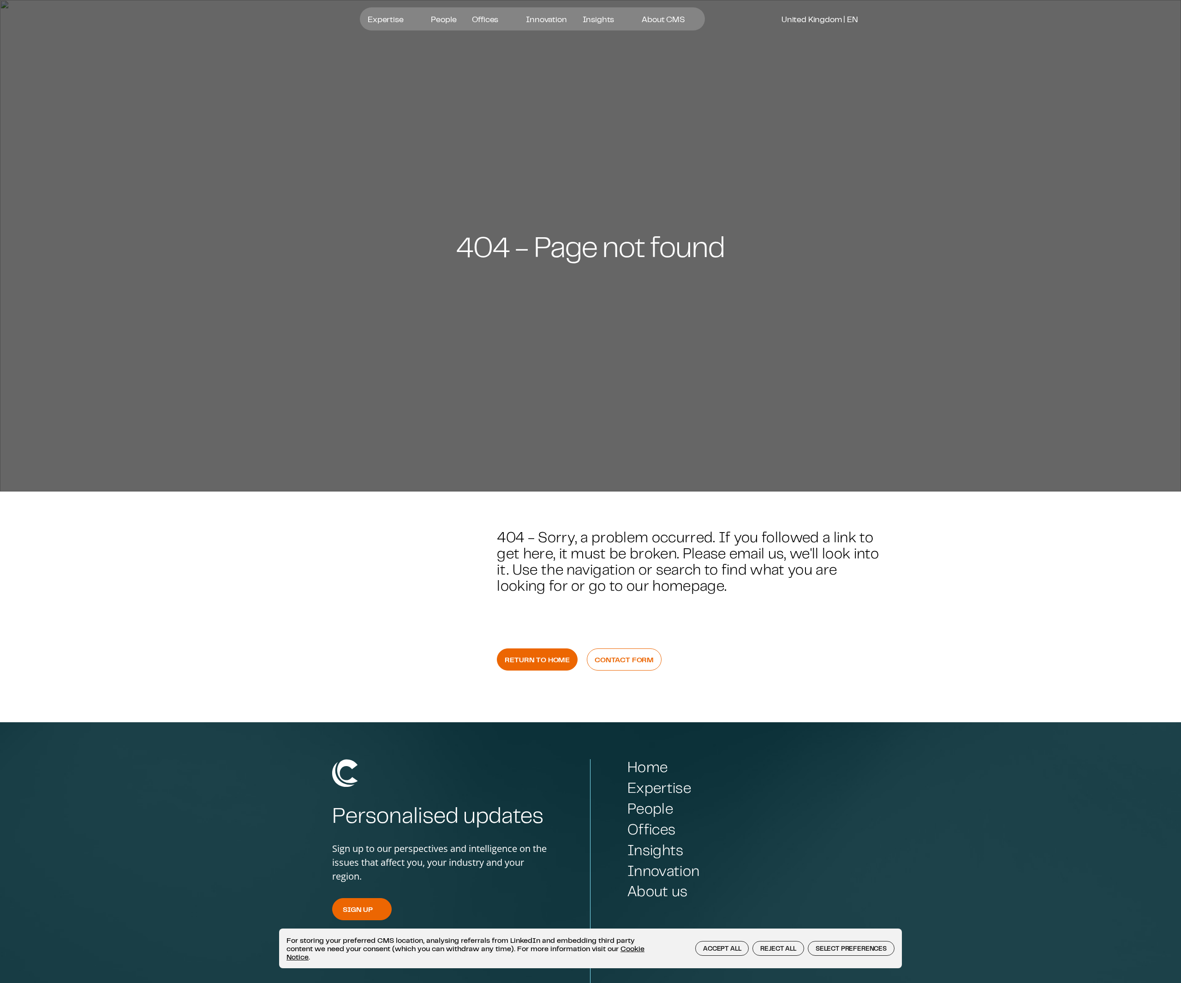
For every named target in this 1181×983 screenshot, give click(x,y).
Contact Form (624, 659)
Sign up (358, 909)
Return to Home (537, 659)
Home (647, 766)
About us (657, 891)
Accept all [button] (722, 948)
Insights (599, 19)
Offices (486, 19)
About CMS (664, 19)
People (443, 19)
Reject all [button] (778, 948)
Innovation (546, 19)
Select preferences (851, 948)
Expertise (386, 19)
